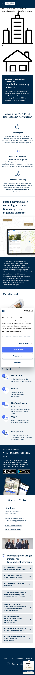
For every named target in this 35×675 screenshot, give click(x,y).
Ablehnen (17, 362)
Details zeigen (24, 343)
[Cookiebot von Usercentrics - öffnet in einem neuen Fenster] (25, 311)
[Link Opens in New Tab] (9, 471)
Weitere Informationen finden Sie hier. (16, 336)
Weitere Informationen (13, 526)
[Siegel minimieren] (33, 662)
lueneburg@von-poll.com (18, 520)
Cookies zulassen (18, 349)
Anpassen (16, 356)
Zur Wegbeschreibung (13, 530)
